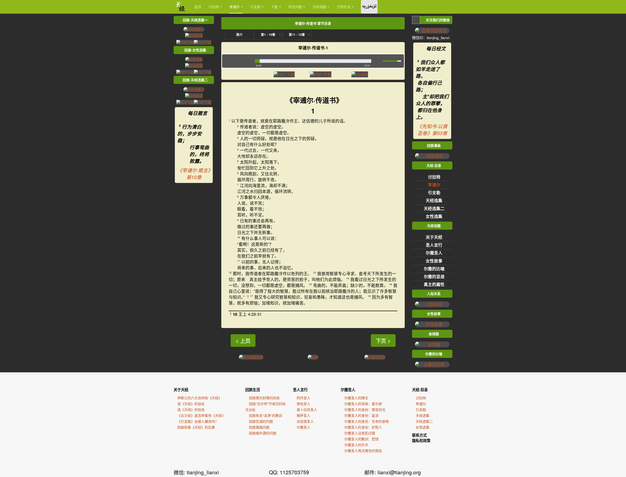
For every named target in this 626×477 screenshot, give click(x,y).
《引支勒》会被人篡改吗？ (197, 421)
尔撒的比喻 (434, 269)
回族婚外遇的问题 (262, 433)
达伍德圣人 (305, 421)
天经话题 (319, 6)
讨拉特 (214, 6)
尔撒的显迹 (434, 276)
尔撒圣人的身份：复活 (361, 415)
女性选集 (434, 216)
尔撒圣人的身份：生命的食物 (366, 421)
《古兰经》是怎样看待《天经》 (201, 415)
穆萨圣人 (303, 415)
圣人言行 (434, 245)
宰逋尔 (234, 6)
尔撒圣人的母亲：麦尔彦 (363, 403)
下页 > (383, 340)
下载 (274, 6)
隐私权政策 (421, 440)
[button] (237, 61)
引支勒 (255, 6)
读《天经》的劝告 (191, 409)
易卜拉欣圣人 (307, 409)
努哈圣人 (303, 403)
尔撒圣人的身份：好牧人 (363, 427)
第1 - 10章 (268, 34)
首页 (197, 6)
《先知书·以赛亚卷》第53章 (432, 129)
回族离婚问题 (259, 427)
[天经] (180, 6)
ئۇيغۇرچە (369, 7)
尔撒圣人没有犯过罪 (359, 433)
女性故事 (434, 261)
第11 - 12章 (297, 34)
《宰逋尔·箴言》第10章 (193, 174)
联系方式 (419, 435)
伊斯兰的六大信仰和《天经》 (199, 397)
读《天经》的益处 (191, 403)
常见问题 (295, 6)
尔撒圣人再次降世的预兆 (363, 450)
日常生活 (343, 6)
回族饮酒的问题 (261, 421)
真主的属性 (434, 284)
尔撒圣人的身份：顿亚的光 (364, 409)
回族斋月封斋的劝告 (264, 397)
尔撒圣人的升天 (356, 444)
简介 (239, 34)
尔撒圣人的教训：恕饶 (361, 438)
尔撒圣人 (434, 253)
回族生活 (252, 389)
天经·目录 (420, 389)
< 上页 (243, 340)
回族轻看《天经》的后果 (196, 427)
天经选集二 (434, 208)
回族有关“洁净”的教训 (265, 415)
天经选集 (434, 200)
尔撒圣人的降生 (356, 397)
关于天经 (434, 237)
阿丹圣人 (303, 397)
